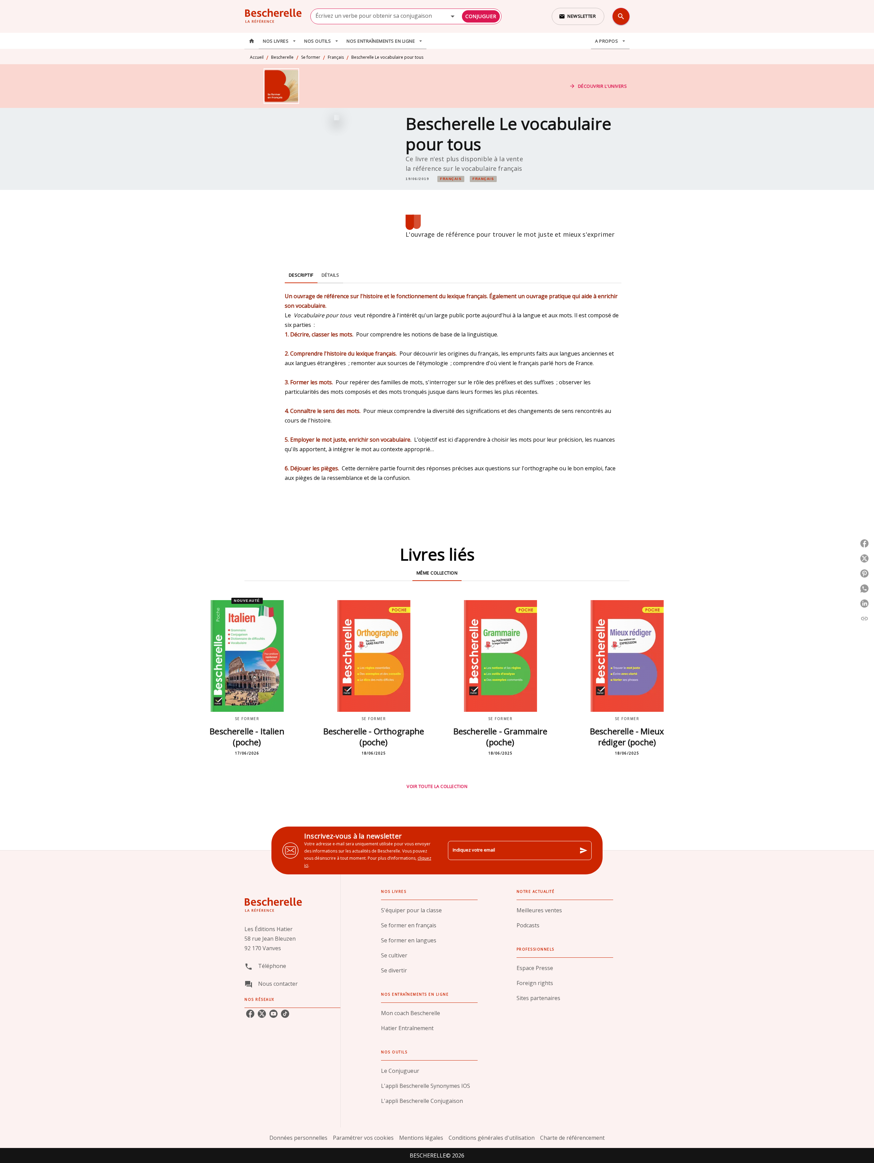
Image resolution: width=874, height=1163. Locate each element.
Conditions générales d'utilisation (492, 1137)
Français (336, 57)
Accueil (257, 57)
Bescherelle (282, 57)
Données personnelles (298, 1137)
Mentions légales (421, 1137)
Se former (310, 57)
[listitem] (250, 1014)
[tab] (251, 41)
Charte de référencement (572, 1137)
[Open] (452, 16)
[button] (578, 16)
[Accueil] (273, 16)
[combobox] (406, 16)
